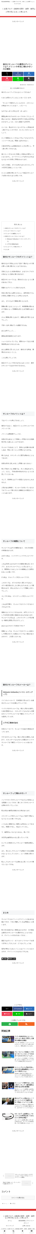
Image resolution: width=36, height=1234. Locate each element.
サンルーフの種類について (13, 233)
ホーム (10, 1220)
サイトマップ (10, 1225)
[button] (29, 79)
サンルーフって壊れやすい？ (13, 246)
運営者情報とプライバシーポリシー (26, 1222)
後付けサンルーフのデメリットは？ (15, 228)
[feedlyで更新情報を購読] (9, 1024)
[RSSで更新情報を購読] (26, 1024)
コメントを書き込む (18, 1197)
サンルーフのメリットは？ (13, 231)
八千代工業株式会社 (13, 244)
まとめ (7, 249)
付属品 (5, 958)
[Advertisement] (18, 41)
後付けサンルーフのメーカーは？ (15, 236)
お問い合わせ (26, 1225)
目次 (15, 224)
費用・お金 (12, 958)
